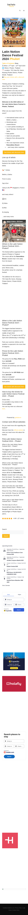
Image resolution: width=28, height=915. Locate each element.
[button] (20, 10)
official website (18, 430)
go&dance (18, 417)
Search (4, 529)
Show (16, 63)
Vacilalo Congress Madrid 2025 (15, 560)
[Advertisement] (14, 633)
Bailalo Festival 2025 (12, 566)
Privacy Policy (18, 907)
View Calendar (6, 585)
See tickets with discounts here (14, 152)
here (3, 409)
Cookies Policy (15, 910)
